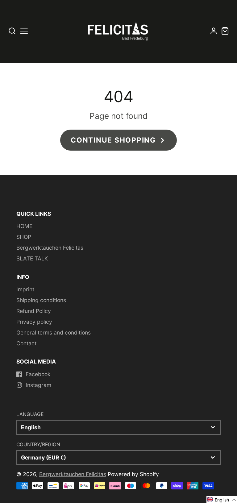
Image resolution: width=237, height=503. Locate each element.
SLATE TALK (32, 258)
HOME (24, 226)
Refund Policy (33, 311)
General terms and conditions (53, 332)
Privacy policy (34, 321)
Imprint (25, 289)
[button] (221, 499)
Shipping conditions (41, 300)
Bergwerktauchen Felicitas (49, 247)
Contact (26, 343)
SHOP (23, 237)
